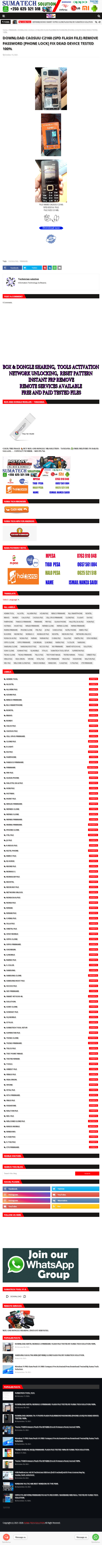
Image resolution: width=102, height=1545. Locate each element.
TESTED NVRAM (69, 655)
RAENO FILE (60, 642)
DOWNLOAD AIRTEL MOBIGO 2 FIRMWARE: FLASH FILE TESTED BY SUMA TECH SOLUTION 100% (55, 1344)
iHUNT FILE (18, 626)
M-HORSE (7, 634)
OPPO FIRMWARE (23, 642)
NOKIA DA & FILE (10, 638)
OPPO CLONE (9, 642)
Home (5, 30)
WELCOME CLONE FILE (22, 663)
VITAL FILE (40, 659)
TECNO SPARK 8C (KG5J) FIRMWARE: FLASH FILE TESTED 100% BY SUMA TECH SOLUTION (52, 1449)
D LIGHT (80, 617)
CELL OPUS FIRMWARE (54, 617)
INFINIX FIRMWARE (77, 626)
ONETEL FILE (78, 638)
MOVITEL (55, 634)
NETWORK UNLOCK (83, 634)
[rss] (75, 1206)
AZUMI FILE (44, 613)
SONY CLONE (9, 650)
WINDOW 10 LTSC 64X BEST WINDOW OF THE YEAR (36, 1483)
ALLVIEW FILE (32, 613)
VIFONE (30, 659)
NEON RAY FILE (67, 634)
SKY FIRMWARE (57, 646)
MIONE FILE (18, 634)
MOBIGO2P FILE (43, 634)
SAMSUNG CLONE (10, 646)
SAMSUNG (81, 642)
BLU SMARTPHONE (75, 613)
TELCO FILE (39, 655)
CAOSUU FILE (13, 261)
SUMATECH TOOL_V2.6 (24, 1393)
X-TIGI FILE (74, 663)
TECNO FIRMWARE (25, 655)
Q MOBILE (48, 642)
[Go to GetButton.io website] (95, 1542)
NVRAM (34, 638)
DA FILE (89, 617)
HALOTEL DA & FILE (76, 622)
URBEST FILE (91, 655)
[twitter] (75, 1188)
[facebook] (26, 1188)
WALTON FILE (90, 659)
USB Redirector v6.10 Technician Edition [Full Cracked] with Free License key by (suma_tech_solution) (49, 1473)
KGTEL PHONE (70, 630)
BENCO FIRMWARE (58, 613)
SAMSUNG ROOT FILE (28, 646)
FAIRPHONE (8, 622)
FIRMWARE (12, 30)
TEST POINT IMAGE (53, 655)
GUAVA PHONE (60, 622)
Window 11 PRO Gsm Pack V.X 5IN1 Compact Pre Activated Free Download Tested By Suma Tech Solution (57, 1367)
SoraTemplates (17, 1528)
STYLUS (44, 650)
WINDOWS (52, 663)
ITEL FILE (38, 630)
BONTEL (89, 613)
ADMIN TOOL (9, 613)
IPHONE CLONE (26, 630)
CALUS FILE (26, 617)
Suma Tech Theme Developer (47, 1528)
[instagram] (26, 1194)
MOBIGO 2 (30, 634)
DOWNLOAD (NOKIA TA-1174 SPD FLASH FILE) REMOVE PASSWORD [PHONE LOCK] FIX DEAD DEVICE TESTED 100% (56, 1416)
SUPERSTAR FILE (78, 650)
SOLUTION (88, 646)
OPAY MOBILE (92, 638)
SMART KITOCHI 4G (73, 646)
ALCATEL (20, 613)
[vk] (75, 1200)
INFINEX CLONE (48, 626)
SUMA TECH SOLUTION (34, 1522)
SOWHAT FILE (22, 650)
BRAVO (6, 617)
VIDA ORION (20, 659)
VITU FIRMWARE (53, 659)
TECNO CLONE (9, 655)
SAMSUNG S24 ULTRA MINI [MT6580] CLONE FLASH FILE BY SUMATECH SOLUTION (49, 1355)
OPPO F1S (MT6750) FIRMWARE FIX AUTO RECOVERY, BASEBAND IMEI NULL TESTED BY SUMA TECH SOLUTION (56, 1496)
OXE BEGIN (37, 642)
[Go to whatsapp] (95, 1537)
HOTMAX (7, 626)
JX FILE (47, 630)
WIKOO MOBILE (39, 663)
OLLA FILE (67, 638)
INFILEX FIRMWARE (32, 626)
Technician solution (28, 279)
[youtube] (75, 1194)
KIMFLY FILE (83, 630)
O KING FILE (56, 638)
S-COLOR (70, 642)
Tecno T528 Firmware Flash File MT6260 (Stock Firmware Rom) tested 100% (47, 1461)
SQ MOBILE (34, 650)
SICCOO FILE (44, 646)
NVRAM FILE (44, 638)
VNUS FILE (65, 659)
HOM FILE (90, 622)
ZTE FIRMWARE (86, 663)
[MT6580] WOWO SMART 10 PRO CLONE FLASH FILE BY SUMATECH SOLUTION (63, 22)
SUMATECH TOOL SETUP (60, 650)
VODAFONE (77, 659)
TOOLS (80, 655)
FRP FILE (48, 622)
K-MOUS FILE (57, 630)
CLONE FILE (70, 617)
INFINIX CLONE (62, 626)
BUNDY (15, 617)
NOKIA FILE (24, 638)
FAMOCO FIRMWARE (23, 622)
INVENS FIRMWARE (10, 630)
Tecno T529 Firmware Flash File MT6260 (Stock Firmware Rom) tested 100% (47, 1427)
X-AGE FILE (63, 663)
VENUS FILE (8, 659)
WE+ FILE (7, 663)
